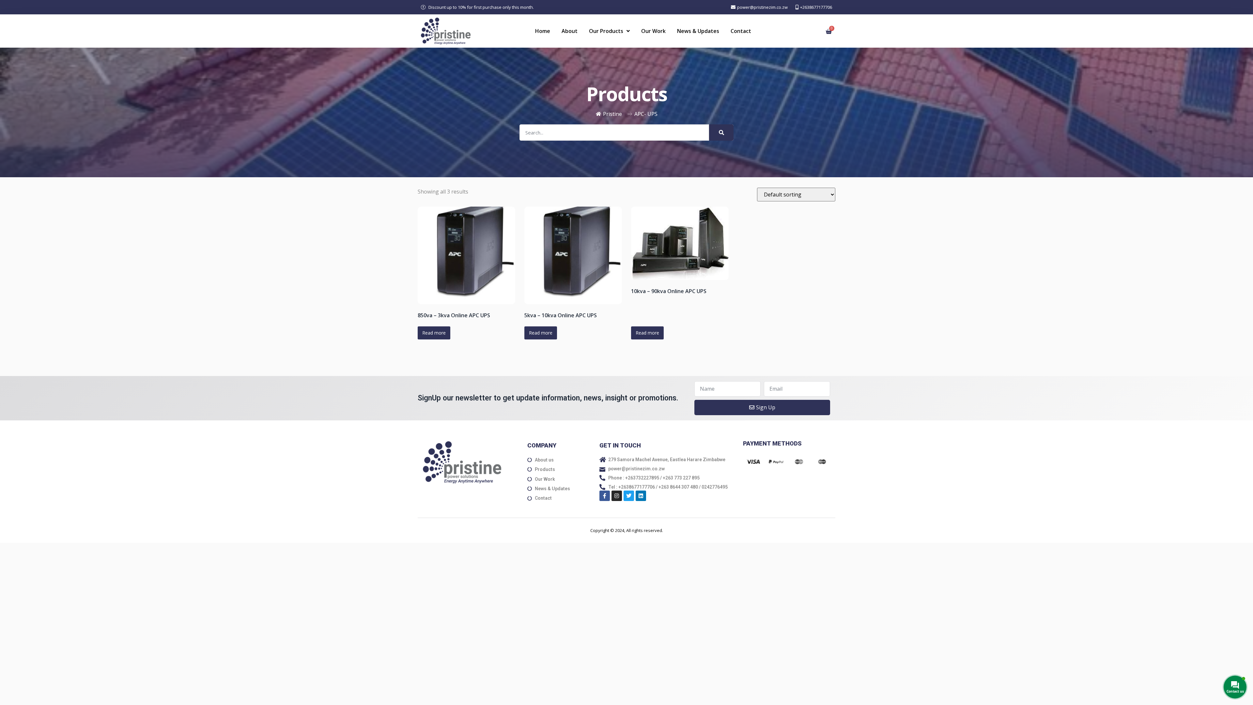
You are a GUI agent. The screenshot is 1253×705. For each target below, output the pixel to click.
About (570, 31)
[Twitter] (629, 496)
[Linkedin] (641, 496)
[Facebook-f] (604, 496)
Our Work (653, 31)
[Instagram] (616, 496)
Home (542, 31)
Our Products (606, 31)
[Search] (721, 132)
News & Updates (698, 31)
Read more (434, 333)
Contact (741, 31)
